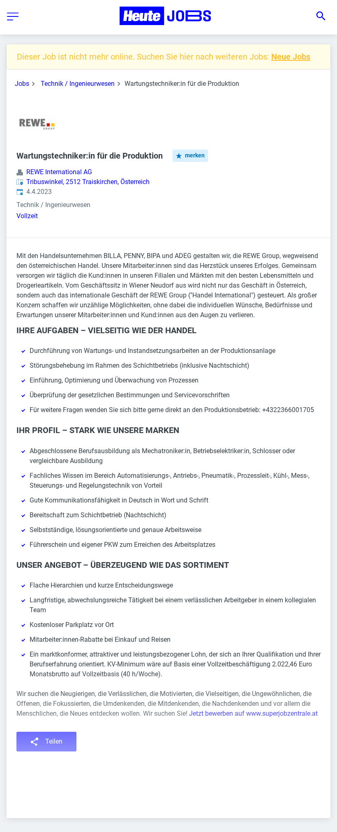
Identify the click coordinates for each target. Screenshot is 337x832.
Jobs (22, 84)
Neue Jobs (290, 57)
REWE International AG (59, 172)
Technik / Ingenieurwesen (78, 84)
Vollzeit (27, 216)
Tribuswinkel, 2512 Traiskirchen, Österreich (88, 182)
